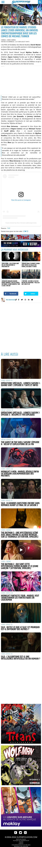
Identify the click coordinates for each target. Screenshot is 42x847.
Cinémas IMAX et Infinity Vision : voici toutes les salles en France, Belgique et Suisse (31, 265)
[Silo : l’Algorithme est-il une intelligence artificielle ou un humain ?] (21, 642)
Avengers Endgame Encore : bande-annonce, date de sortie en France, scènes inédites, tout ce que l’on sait (11, 283)
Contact (21, 843)
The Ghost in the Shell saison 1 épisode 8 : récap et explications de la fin (20, 443)
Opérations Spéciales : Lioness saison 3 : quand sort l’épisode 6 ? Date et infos (21, 384)
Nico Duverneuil (9, 42)
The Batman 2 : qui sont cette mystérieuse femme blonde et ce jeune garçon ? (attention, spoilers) (19, 566)
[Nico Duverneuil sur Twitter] (21, 299)
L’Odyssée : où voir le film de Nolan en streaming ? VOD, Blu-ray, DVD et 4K (31, 282)
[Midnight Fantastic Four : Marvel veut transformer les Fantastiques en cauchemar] (21, 581)
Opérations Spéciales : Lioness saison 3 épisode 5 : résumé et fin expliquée (20, 414)
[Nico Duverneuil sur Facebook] (18, 299)
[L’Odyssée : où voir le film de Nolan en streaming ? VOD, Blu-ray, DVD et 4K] (31, 274)
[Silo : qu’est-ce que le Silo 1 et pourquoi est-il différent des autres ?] (21, 613)
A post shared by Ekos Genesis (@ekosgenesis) (21, 223)
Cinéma (3, 40)
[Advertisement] (21, 80)
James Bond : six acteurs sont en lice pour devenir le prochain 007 (10, 265)
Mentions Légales (21, 839)
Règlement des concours (21, 846)
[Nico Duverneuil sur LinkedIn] (28, 299)
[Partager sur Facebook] (11, 294)
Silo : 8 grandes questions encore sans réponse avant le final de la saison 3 (20, 504)
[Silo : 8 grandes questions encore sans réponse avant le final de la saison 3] (21, 489)
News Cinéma (11, 40)
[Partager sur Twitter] (31, 294)
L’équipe (21, 842)
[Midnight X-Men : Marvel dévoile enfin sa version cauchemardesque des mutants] (21, 457)
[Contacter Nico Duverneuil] (32, 299)
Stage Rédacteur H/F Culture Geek (21, 845)
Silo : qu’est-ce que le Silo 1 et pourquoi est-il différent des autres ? (20, 628)
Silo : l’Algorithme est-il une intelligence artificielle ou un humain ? (20, 658)
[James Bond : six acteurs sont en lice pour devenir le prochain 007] (11, 256)
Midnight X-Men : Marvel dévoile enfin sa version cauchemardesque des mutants (20, 474)
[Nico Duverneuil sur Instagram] (25, 299)
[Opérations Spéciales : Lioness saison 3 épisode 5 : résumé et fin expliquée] (21, 398)
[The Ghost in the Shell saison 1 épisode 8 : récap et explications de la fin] (21, 428)
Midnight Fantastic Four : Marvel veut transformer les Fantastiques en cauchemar (20, 598)
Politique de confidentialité (21, 840)
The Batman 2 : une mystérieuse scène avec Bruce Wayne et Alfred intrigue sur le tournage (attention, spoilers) (19, 535)
